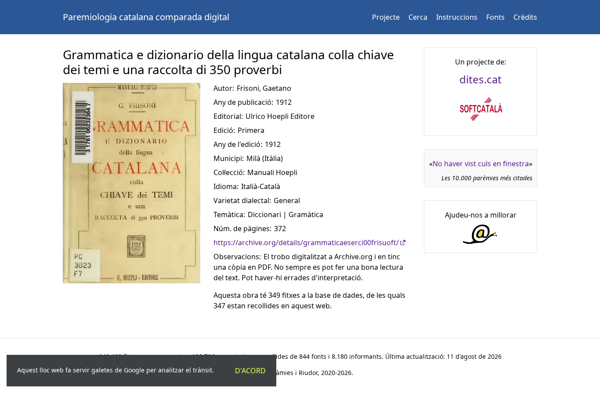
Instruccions (456, 17)
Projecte (386, 17)
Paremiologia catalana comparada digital (146, 17)
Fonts (495, 17)
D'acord (250, 370)
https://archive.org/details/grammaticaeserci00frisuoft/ (306, 242)
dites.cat (480, 79)
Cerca (417, 17)
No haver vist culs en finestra (481, 163)
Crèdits (525, 17)
